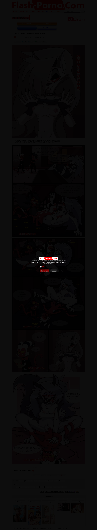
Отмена (54, 271)
